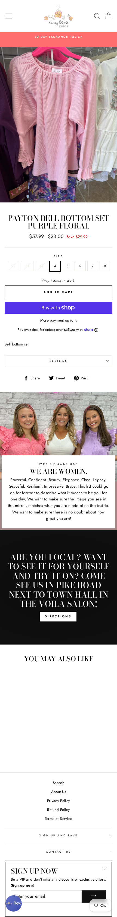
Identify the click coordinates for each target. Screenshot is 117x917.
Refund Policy (58, 809)
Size (58, 256)
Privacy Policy (58, 800)
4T (41, 266)
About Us (58, 791)
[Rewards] (13, 903)
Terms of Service (58, 818)
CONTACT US (58, 852)
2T (13, 266)
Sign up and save (58, 835)
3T (27, 266)
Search (58, 782)
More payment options (58, 320)
